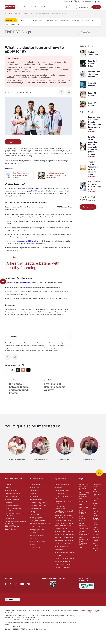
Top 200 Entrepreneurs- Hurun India (84, 532)
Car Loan (75, 20)
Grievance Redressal (12, 506)
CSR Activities (59, 493)
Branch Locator (95, 490)
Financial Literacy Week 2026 (65, 531)
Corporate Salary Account (38, 503)
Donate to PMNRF (96, 523)
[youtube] (22, 584)
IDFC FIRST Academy (12, 526)
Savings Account (37, 20)
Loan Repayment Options (83, 512)
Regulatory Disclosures (62, 484)
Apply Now (13, 142)
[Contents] (3, 281)
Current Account (35, 509)
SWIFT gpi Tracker (61, 528)
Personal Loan (52, 20)
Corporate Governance (12, 493)
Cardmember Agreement (63, 520)
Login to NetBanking (61, 546)
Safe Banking (9, 518)
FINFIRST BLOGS (15, 14)
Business (26, 7)
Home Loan (65, 20)
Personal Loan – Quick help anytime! (94, 74)
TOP (99, 473)
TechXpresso (83, 528)
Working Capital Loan (37, 530)
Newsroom (8, 503)
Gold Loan (33, 545)
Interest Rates (95, 500)
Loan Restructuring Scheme (64, 540)
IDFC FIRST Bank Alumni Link (64, 558)
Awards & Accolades (12, 500)
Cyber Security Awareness (96, 529)
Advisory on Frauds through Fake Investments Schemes (64, 524)
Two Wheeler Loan (13, 24)
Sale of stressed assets (62, 490)
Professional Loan (36, 500)
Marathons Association (83, 524)
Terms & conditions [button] (97, 611)
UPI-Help (96, 534)
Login (98, 7)
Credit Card (34, 7)
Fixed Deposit (34, 515)
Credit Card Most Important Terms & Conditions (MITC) (64, 516)
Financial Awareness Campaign (65, 552)
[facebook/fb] (5, 584)
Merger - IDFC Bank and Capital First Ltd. (84, 495)
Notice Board (59, 487)
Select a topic (86, 32)
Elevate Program (95, 549)
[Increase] (99, 2)
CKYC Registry (59, 555)
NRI (41, 7)
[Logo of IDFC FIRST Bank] (10, 7)
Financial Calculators (96, 519)
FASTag (32, 512)
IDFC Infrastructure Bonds (63, 543)
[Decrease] (93, 2)
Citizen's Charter (10, 529)
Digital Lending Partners (63, 561)
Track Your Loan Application (64, 537)
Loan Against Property (37, 521)
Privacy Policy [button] (89, 611)
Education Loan (87, 20)
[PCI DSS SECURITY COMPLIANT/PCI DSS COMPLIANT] (86, 585)
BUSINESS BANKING (28, 14)
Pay (72, 7)
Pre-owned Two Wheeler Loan (40, 524)
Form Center (83, 501)
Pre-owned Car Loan (37, 536)
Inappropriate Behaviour (63, 567)
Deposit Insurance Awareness (64, 534)
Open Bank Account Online (92, 63)
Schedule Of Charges (97, 485)
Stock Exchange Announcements (60, 507)
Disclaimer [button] (83, 610)
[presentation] (6, 445)
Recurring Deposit (36, 518)
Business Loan (34, 496)
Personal (19, 7)
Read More (91, 131)
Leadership (8, 484)
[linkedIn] (16, 584)
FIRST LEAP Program (97, 544)
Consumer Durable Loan (38, 506)
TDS (80, 548)
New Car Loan (34, 533)
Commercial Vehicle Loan (38, 542)
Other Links (10, 599)
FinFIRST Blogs (96, 504)
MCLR (81, 504)
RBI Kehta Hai (84, 507)
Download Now (88, 207)
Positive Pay (59, 549)
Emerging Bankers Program (96, 539)
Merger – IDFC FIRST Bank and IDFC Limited (84, 487)
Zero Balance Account (37, 548)
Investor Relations (11, 490)
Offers (95, 508)
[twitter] (10, 584)
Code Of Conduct (11, 496)
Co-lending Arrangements (63, 564)
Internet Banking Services (95, 513)
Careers (7, 487)
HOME (6, 14)
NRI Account (34, 539)
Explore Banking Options (82, 518)
